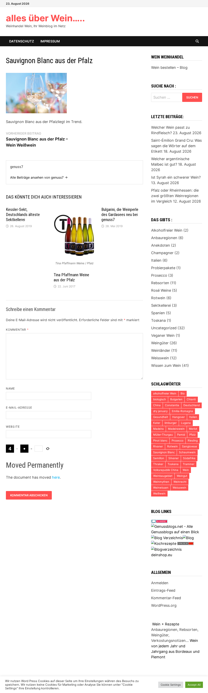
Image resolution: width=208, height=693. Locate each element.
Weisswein (160, 358)
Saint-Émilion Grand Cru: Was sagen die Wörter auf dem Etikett (176, 145)
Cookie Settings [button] (171, 684)
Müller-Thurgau (163, 434)
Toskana (158, 320)
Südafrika (189, 458)
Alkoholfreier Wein (166, 230)
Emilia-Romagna (182, 411)
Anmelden (159, 583)
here (56, 477)
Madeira (158, 428)
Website (13, 426)
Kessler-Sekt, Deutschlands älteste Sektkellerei (23, 214)
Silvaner (173, 458)
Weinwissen (160, 487)
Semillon (158, 458)
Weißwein (159, 493)
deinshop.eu (161, 555)
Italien (156, 260)
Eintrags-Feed (163, 590)
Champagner (162, 253)
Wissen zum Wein (166, 365)
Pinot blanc (160, 440)
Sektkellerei (161, 305)
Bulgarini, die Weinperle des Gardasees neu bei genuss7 (119, 214)
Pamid (181, 434)
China (157, 405)
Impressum (50, 41)
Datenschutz (21, 41)
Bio (183, 393)
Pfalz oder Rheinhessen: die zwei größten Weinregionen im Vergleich (175, 195)
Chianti (191, 399)
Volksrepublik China (165, 470)
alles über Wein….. (45, 18)
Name (10, 388)
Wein (186, 470)
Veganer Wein (163, 335)
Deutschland (191, 405)
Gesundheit (160, 417)
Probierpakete (163, 268)
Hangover (178, 417)
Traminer (188, 464)
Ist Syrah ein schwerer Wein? (176, 177)
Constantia (172, 405)
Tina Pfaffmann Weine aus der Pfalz (71, 277)
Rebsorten (160, 283)
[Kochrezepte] (163, 543)
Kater (156, 422)
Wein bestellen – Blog (169, 67)
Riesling (193, 440)
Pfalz (192, 434)
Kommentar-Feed (166, 598)
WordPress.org (164, 605)
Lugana (186, 422)
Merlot (193, 428)
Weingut (182, 475)
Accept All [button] (194, 684)
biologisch (159, 399)
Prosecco (159, 275)
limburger (171, 422)
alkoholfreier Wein (164, 393)
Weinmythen (161, 481)
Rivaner (158, 446)
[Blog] (188, 537)
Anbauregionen (164, 238)
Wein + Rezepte (165, 624)
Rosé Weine (161, 290)
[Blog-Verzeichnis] (159, 521)
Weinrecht (179, 481)
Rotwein (158, 298)
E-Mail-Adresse (19, 407)
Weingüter (160, 343)
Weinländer (160, 350)
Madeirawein (176, 428)
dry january (160, 411)
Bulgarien (176, 399)
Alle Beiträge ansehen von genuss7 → (39, 177)
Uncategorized (164, 328)
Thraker (158, 464)
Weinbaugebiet (162, 475)
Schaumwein (187, 452)
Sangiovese (189, 446)
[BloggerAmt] (166, 549)
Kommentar (17, 329)
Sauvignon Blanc (164, 452)
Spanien (158, 313)
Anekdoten (160, 245)
